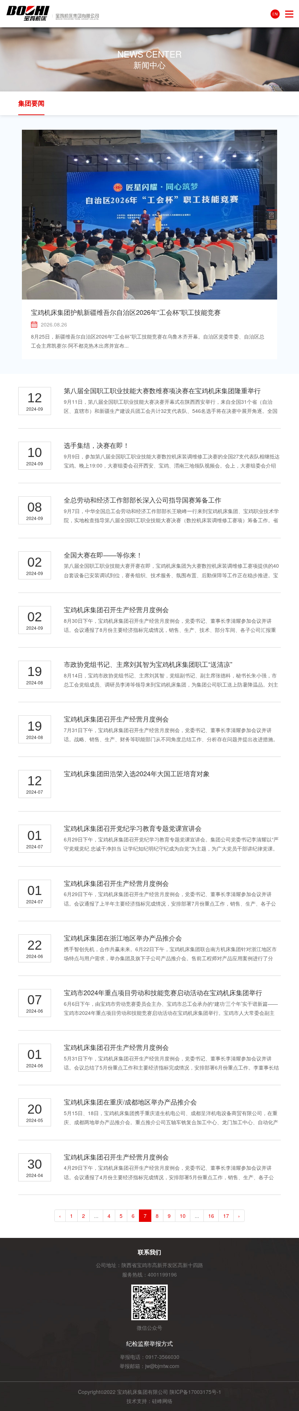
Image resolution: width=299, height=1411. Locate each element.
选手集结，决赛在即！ (96, 445)
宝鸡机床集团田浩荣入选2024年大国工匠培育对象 (137, 773)
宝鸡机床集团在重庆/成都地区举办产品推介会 (130, 1101)
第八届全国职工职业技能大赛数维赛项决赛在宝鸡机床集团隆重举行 (162, 390)
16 (211, 1215)
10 (183, 1215)
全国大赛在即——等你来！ (103, 554)
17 (226, 1215)
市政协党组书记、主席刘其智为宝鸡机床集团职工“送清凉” (148, 664)
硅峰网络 (162, 1400)
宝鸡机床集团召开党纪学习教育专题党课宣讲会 (133, 828)
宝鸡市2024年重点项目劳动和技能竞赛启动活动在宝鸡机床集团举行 (163, 992)
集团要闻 (31, 103)
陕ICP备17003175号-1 (195, 1391)
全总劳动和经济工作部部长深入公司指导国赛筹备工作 (142, 499)
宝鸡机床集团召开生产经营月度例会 (116, 609)
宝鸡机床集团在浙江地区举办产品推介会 (123, 937)
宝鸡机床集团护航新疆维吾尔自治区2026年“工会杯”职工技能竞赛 (126, 312)
